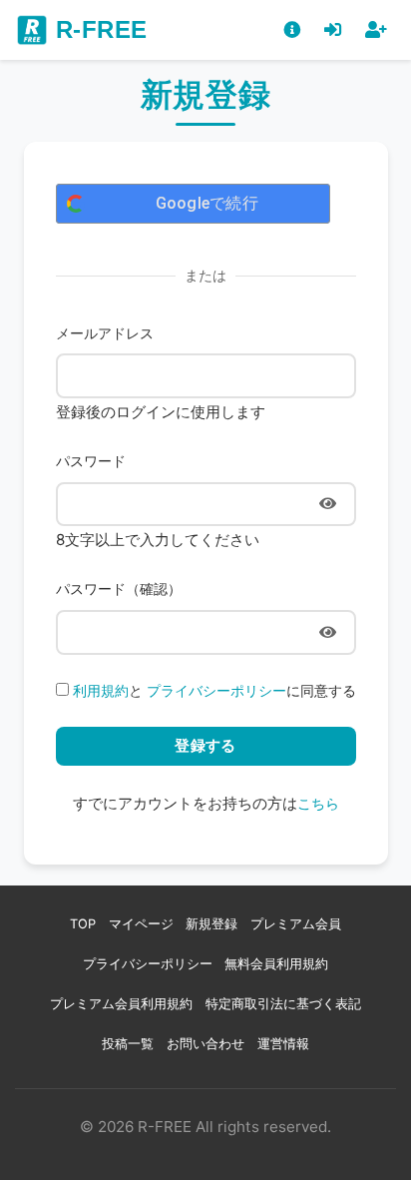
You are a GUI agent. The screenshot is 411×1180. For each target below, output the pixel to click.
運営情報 (283, 1043)
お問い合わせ (205, 1043)
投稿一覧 (128, 1043)
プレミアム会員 (295, 923)
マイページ (141, 923)
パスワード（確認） (119, 588)
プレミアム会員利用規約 (121, 1003)
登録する (205, 745)
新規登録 (211, 923)
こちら (318, 803)
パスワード (91, 460)
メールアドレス (105, 332)
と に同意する (214, 690)
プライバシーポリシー (216, 690)
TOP (83, 923)
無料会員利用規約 (276, 963)
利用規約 (101, 690)
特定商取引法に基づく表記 (283, 1003)
